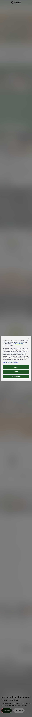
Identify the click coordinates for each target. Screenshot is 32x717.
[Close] (29, 338)
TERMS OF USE (14, 362)
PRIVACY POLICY (19, 343)
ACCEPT (16, 371)
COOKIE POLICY (7, 362)
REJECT (16, 367)
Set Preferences (16, 376)
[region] (16, 358)
